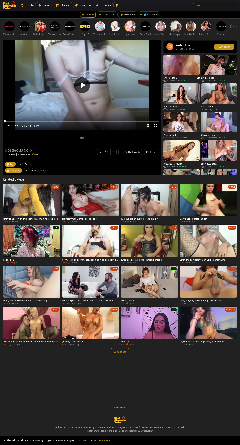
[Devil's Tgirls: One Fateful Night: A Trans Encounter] (90, 285)
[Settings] (147, 125)
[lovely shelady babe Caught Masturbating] (31, 285)
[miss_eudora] (219, 97)
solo (27, 164)
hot (19, 164)
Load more (120, 351)
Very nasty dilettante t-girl (193, 218)
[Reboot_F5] (31, 244)
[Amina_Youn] (149, 285)
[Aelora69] (149, 326)
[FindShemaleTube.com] (9, 5)
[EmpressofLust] (219, 154)
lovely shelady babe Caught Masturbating (25, 300)
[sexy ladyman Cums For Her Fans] (90, 203)
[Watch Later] (116, 5)
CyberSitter (147, 430)
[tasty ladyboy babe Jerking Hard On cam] (208, 285)
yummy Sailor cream (72, 341)
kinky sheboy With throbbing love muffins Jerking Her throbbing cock (31, 218)
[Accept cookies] (234, 440)
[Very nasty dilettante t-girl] (208, 203)
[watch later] (7, 188)
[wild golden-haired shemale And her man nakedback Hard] (31, 326)
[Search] (234, 5)
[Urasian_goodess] (219, 125)
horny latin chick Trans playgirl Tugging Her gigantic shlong (90, 259)
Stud (42, 170)
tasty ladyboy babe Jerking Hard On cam (201, 300)
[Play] (82, 85)
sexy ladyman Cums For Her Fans (79, 218)
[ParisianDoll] (181, 125)
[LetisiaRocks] (219, 68)
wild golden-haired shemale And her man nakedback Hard (31, 341)
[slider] (82, 121)
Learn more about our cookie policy (167, 427)
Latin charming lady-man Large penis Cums (202, 259)
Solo (34, 170)
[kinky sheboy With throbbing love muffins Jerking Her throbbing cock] (31, 203)
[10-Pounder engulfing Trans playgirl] (149, 203)
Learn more (104, 440)
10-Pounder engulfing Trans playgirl (139, 218)
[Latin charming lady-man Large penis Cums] (208, 244)
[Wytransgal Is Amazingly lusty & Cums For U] (208, 326)
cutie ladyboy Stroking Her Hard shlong (141, 259)
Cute (26, 170)
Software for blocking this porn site (106, 430)
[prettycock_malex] (181, 154)
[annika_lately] (181, 68)
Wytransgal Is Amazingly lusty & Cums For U (203, 341)
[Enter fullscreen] (155, 125)
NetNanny (134, 430)
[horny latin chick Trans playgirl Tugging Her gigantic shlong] (90, 244)
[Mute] (16, 125)
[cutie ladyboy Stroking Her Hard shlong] (149, 244)
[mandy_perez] (181, 97)
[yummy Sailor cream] (90, 326)
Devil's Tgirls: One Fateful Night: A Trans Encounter (88, 300)
